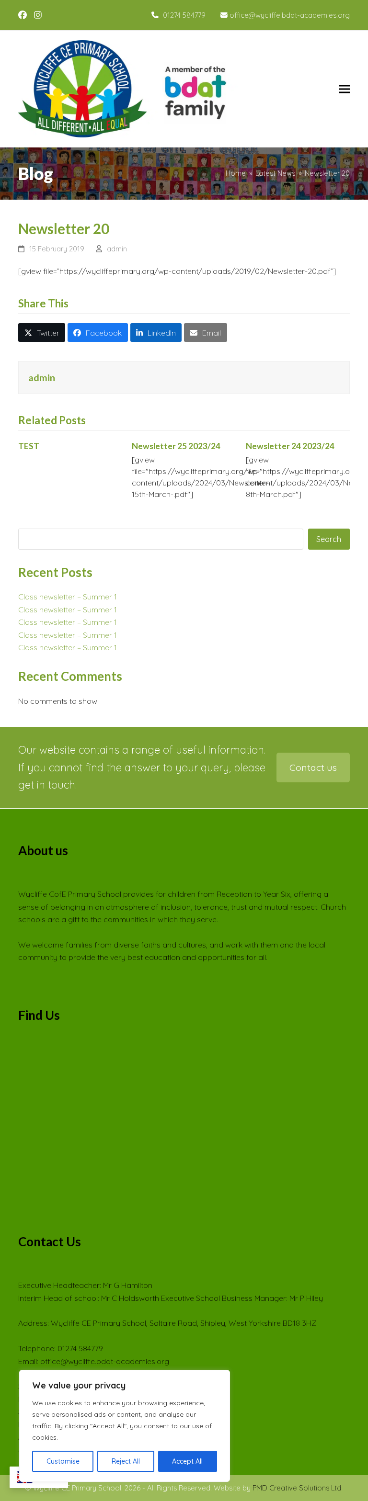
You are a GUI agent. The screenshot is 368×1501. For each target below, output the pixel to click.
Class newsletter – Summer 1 (67, 596)
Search (328, 539)
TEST (28, 446)
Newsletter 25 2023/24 (176, 446)
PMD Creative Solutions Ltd (297, 1487)
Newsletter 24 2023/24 (290, 446)
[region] (124, 1426)
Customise (63, 1461)
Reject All (126, 1461)
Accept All (187, 1461)
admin (117, 248)
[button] (344, 89)
